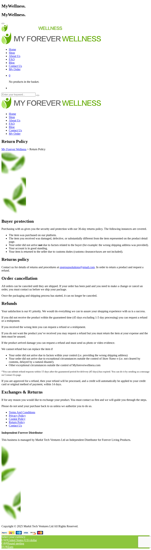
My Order (14, 69)
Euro (10, 546)
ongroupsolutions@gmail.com (77, 267)
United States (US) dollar (22, 540)
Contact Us (15, 66)
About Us (14, 56)
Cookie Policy (17, 418)
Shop (12, 52)
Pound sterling (15, 543)
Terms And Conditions (22, 412)
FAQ (12, 59)
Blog (12, 62)
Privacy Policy (17, 415)
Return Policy (17, 422)
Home (12, 49)
